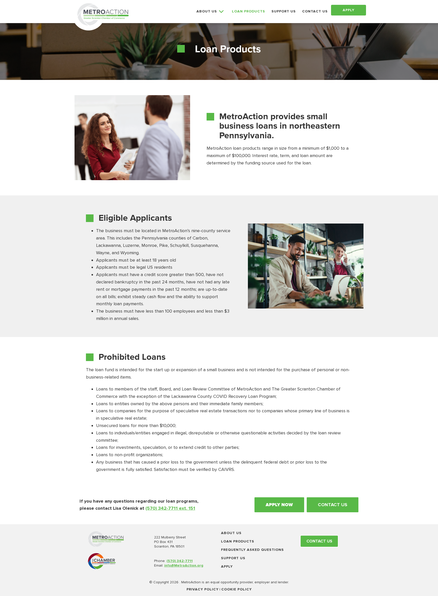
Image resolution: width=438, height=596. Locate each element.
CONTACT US (315, 11)
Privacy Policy (202, 589)
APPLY (348, 10)
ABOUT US (206, 11)
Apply (227, 566)
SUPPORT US (283, 11)
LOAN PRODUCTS (248, 11)
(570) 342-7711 (180, 561)
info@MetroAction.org (183, 565)
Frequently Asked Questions (252, 550)
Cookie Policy (236, 589)
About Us (231, 533)
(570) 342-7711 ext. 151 (170, 508)
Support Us (233, 558)
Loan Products (237, 541)
